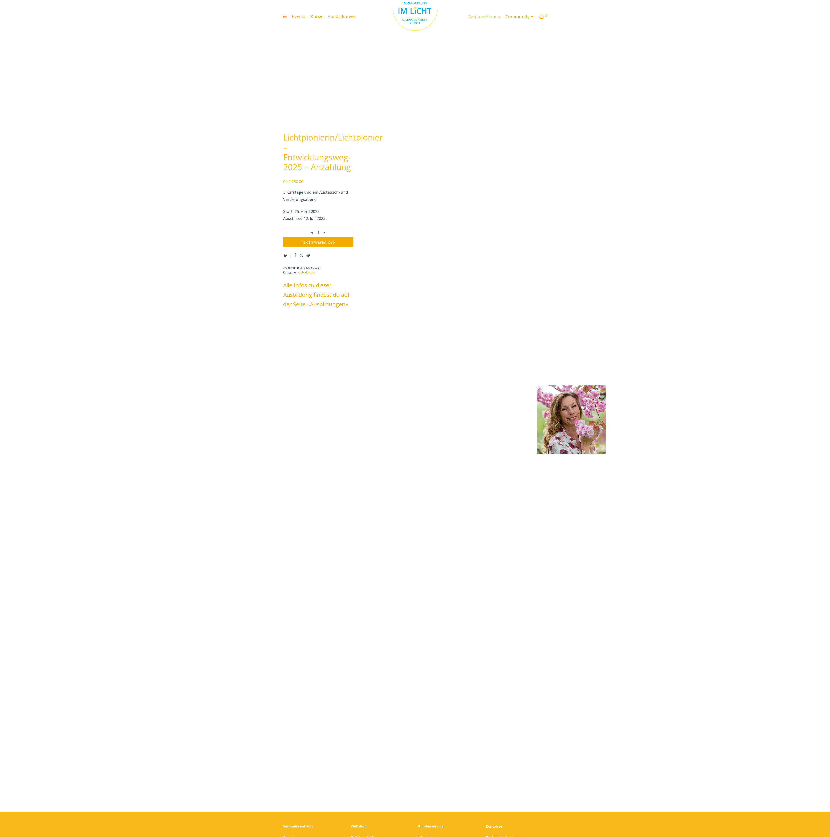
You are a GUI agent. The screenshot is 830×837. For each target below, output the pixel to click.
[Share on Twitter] (301, 255)
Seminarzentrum (298, 826)
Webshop (359, 826)
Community (518, 16)
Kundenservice (431, 826)
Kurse (316, 16)
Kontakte (494, 826)
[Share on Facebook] (295, 255)
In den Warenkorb (318, 242)
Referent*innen (484, 16)
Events (298, 16)
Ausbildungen (342, 16)
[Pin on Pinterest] (308, 255)
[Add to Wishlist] (287, 256)
